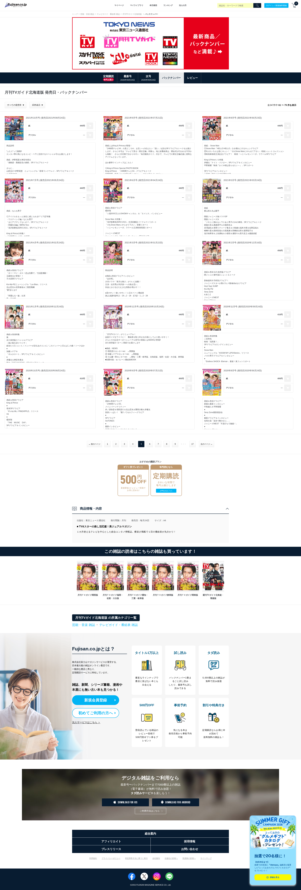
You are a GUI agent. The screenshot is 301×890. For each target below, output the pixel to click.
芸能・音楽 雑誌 (87, 14)
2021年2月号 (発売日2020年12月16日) (243, 242)
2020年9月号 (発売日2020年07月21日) (144, 370)
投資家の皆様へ (189, 858)
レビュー (192, 77)
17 (192, 444)
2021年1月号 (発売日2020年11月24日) (45, 306)
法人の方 (183, 5)
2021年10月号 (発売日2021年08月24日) (45, 118)
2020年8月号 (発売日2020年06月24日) (243, 370)
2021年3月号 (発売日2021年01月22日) (144, 242)
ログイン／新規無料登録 (276, 5)
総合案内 (150, 833)
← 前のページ (94, 444)
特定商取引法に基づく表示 (136, 858)
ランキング (168, 5)
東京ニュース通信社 (95, 520)
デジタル (32, 135)
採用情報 (189, 841)
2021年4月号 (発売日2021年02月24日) (45, 242)
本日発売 (153, 5)
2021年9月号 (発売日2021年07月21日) (144, 118)
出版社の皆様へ (171, 858)
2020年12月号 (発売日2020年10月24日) (144, 306)
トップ (75, 14)
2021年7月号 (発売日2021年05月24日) (45, 180)
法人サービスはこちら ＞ (86, 722)
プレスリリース (111, 849)
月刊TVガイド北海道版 (132, 14)
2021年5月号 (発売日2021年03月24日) (243, 180)
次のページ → (206, 444)
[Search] (257, 5)
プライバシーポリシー (111, 858)
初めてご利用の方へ (95, 713)
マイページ (119, 5)
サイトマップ (206, 858)
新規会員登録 (95, 700)
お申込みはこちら (166, 491)
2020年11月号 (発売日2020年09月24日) (243, 306)
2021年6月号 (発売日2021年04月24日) (144, 180)
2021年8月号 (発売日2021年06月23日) (243, 118)
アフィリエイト (111, 841)
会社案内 (156, 858)
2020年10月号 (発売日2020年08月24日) (45, 370)
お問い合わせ (189, 849)
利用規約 (93, 858)
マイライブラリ (136, 5)
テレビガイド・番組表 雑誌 (108, 14)
